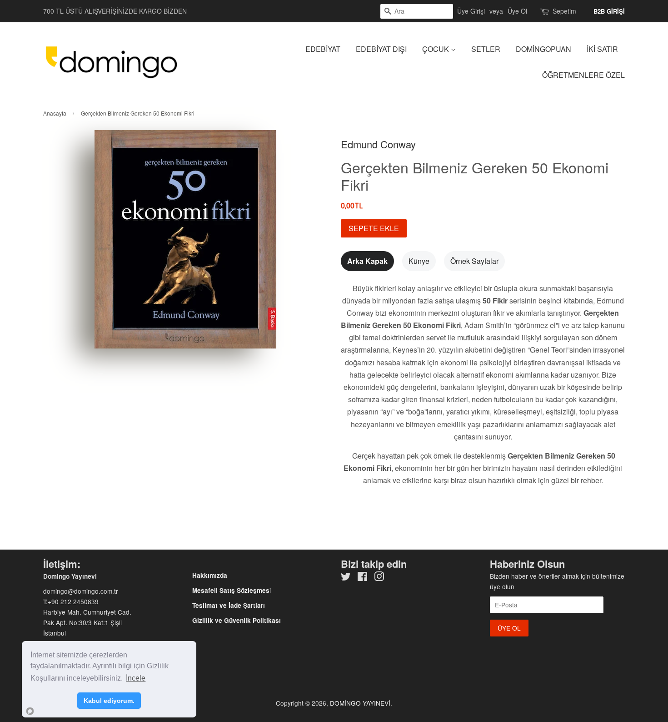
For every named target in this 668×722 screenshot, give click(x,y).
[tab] (367, 261)
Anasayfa (54, 113)
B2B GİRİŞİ (609, 11)
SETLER (485, 49)
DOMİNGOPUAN (543, 49)
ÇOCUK (436, 49)
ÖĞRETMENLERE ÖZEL (583, 75)
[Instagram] (379, 577)
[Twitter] (346, 577)
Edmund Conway (378, 144)
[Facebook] (362, 577)
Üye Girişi (471, 10)
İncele (135, 678)
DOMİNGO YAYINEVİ (360, 702)
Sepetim (564, 10)
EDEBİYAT (322, 49)
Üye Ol (517, 10)
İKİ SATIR (602, 49)
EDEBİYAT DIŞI (381, 49)
